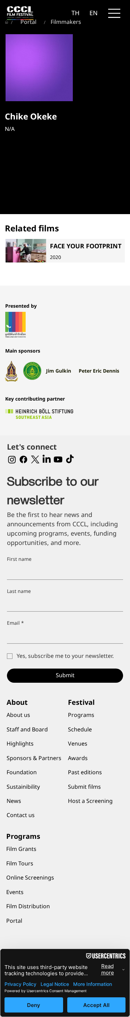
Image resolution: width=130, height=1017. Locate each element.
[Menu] (114, 13)
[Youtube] (58, 459)
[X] (35, 459)
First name (19, 559)
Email (15, 623)
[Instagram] (12, 459)
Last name (19, 591)
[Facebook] (23, 459)
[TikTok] (70, 459)
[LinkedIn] (47, 459)
